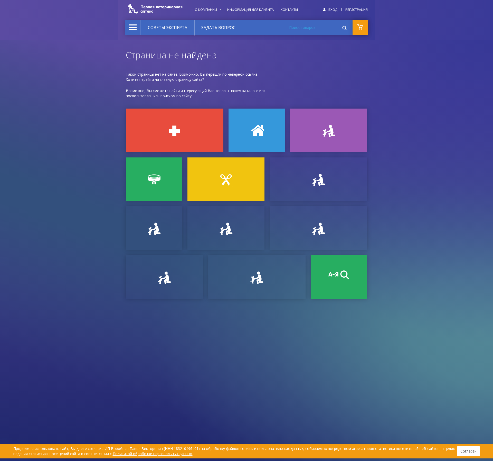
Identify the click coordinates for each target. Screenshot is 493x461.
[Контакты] (225, 228)
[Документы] (318, 179)
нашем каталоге (244, 90)
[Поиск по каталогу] (339, 277)
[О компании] (318, 228)
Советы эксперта (167, 27)
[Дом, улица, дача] (257, 130)
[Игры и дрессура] (328, 130)
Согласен (468, 451)
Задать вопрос (218, 27)
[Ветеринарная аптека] (174, 130)
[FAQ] (257, 277)
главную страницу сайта (181, 79)
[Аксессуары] (154, 179)
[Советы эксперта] (164, 277)
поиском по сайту (176, 95)
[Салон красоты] (225, 179)
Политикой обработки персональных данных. (153, 453)
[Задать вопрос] (154, 228)
